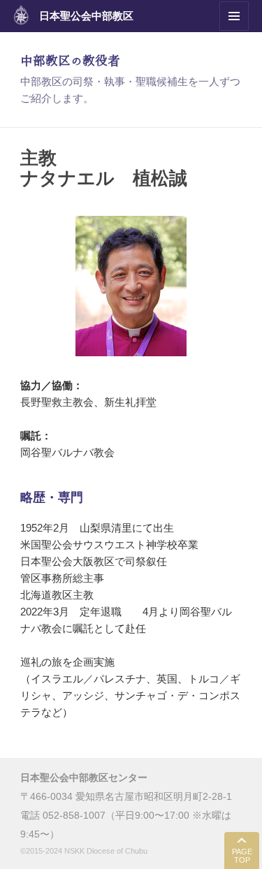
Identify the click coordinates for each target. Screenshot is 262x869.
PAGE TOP (242, 856)
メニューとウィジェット (234, 30)
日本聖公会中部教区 (86, 16)
